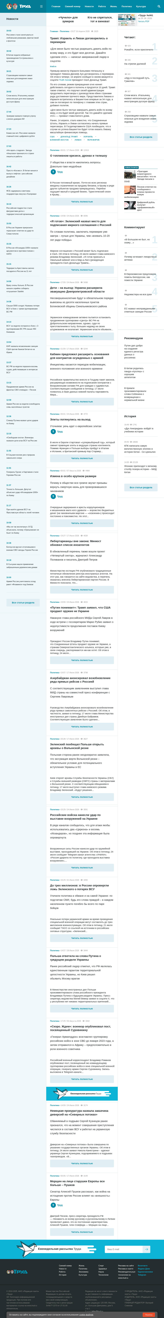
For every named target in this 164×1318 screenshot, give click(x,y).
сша (52, 137)
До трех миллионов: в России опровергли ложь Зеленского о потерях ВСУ (79, 887)
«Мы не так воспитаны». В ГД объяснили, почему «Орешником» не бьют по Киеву (22, 530)
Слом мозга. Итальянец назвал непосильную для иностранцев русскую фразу (20, 98)
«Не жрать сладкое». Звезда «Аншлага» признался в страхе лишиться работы (20, 153)
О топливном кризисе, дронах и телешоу (78, 155)
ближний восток (59, 140)
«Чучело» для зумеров (68, 19)
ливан (78, 140)
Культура (141, 6)
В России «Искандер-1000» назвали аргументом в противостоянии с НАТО (22, 251)
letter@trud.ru (97, 1311)
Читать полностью (82, 201)
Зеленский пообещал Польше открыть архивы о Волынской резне (77, 746)
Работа (102, 6)
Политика (127, 6)
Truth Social (65, 80)
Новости (89, 6)
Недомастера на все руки (138, 294)
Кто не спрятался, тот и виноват (100, 19)
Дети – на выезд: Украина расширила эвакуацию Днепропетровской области (77, 289)
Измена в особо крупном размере (73, 476)
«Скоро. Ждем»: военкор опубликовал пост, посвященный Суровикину (80, 1028)
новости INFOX (131, 167)
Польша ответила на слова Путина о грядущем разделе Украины (75, 957)
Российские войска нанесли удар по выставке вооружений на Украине (75, 816)
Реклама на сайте (126, 1266)
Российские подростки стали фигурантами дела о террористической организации (20, 211)
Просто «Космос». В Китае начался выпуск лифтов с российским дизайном (22, 173)
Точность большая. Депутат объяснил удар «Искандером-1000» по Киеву (22, 492)
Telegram (142, 1275)
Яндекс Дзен (144, 1269)
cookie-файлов (86, 1315)
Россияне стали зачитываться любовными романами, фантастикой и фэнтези (22, 38)
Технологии (103, 1275)
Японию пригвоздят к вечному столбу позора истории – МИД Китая (140, 469)
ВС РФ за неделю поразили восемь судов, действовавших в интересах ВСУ (22, 369)
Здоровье (102, 1269)
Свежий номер (72, 6)
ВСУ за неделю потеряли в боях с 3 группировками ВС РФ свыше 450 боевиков (22, 329)
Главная (56, 6)
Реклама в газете (125, 1269)
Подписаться (146, 1249)
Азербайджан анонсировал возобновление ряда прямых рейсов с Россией (80, 679)
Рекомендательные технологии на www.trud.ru (126, 1275)
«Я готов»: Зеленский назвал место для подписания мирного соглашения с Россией (80, 223)
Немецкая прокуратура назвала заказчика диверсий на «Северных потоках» (79, 1112)
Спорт (101, 1266)
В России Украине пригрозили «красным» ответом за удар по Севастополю (20, 230)
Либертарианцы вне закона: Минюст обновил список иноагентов (75, 543)
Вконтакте (142, 1266)
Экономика (83, 1272)
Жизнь (113, 6)
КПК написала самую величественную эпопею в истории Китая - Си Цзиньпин (140, 448)
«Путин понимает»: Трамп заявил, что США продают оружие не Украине (80, 609)
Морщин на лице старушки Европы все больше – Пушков (77, 1183)
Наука (101, 1272)
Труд (59, 172)
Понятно (148, 1315)
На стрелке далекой (135, 64)
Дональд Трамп (69, 137)
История (62, 1275)
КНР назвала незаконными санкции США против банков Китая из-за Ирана (22, 349)
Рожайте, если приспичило (138, 49)
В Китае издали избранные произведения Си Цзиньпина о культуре (19, 58)
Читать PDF (143, 21)
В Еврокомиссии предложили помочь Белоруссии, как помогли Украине (140, 277)
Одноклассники (145, 1272)
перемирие (93, 140)
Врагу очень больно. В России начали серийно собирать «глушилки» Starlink (19, 288)
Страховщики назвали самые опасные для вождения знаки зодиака (19, 78)
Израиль (88, 137)
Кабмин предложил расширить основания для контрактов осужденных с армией (79, 356)
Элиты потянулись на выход (70, 419)
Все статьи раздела (23, 602)
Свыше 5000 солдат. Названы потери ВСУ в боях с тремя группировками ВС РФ (22, 309)
